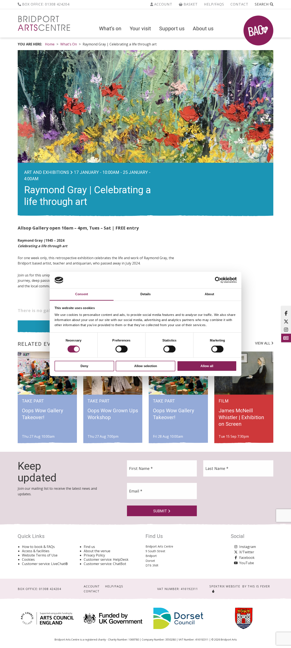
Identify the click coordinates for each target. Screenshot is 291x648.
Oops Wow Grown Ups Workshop (113, 414)
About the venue (97, 551)
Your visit (140, 28)
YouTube (246, 563)
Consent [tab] (81, 294)
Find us (89, 546)
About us (203, 28)
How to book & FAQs (38, 546)
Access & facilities (35, 551)
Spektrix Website (224, 586)
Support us (171, 28)
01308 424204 (57, 4)
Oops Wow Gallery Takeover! (42, 414)
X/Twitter (246, 552)
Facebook (247, 557)
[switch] (121, 349)
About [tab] (209, 294)
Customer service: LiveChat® (45, 563)
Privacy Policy (94, 555)
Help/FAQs (214, 4)
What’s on (110, 28)
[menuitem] (110, 28)
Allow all (206, 366)
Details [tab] (145, 294)
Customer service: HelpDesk (106, 559)
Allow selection (145, 366)
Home (50, 44)
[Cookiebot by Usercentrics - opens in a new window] (218, 280)
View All (263, 343)
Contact (239, 4)
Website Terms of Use (40, 555)
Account (162, 4)
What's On (68, 44)
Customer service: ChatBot (105, 563)
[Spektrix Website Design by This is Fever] (212, 591)
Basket (190, 4)
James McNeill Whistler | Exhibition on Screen (241, 417)
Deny (84, 366)
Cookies (28, 559)
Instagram (247, 546)
